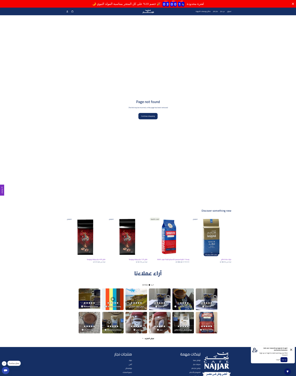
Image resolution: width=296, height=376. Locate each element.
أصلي (130, 364)
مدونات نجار (196, 364)
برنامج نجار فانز (195, 368)
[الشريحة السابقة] (194, 236)
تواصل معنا (196, 360)
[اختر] (228, 253)
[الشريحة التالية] (227, 236)
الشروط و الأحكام (194, 372)
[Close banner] (293, 4)
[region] (148, 4)
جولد (130, 360)
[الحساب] (67, 11)
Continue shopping (148, 116)
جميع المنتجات (127, 372)
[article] (206, 299)
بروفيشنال (128, 368)
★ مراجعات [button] (1, 190)
